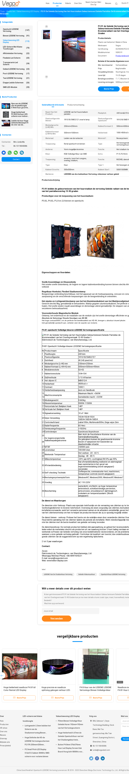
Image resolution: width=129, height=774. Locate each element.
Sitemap (3, 739)
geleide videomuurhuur (86, 574)
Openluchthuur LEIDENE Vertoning (113, 574)
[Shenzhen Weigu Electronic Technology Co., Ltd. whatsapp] (10, 153)
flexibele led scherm (16, 58)
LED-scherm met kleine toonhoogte (16, 48)
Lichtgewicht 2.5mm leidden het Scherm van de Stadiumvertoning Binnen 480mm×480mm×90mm (38, 730)
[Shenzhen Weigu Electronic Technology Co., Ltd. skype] (22, 153)
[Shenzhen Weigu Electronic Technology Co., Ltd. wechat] (16, 153)
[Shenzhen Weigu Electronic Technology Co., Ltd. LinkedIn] (103, 758)
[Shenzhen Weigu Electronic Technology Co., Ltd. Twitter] (91, 758)
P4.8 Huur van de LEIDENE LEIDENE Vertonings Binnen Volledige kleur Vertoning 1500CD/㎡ (95, 690)
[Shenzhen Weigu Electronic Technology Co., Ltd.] (11, 4)
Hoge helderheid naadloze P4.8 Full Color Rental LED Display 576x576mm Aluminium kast (20, 690)
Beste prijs (109, 89)
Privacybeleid (5, 746)
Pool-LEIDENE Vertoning (16, 74)
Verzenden (56, 618)
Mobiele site (5, 742)
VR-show (3, 728)
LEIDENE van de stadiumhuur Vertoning (58, 574)
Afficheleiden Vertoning (16, 53)
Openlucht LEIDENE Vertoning (16, 30)
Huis (2, 721)
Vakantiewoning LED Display (16, 41)
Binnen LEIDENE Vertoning (16, 36)
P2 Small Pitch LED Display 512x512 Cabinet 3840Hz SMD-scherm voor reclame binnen (37, 752)
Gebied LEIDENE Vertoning (16, 69)
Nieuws (3, 735)
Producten (4, 724)
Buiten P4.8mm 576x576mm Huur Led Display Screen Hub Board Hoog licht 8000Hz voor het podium (70, 748)
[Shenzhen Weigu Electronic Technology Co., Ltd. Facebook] (97, 758)
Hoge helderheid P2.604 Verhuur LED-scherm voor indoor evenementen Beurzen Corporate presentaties (20, 114)
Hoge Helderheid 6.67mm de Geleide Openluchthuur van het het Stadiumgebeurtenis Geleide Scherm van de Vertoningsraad (70, 737)
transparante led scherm (16, 63)
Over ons (3, 731)
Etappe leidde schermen (16, 83)
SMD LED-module (16, 87)
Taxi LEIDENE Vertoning (16, 78)
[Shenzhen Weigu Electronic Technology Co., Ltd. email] (4, 153)
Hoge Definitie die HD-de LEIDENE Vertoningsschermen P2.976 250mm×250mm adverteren (37, 741)
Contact (16, 159)
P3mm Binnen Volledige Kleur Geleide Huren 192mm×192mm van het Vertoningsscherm (70, 724)
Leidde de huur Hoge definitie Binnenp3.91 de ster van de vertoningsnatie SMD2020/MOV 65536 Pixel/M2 (20, 123)
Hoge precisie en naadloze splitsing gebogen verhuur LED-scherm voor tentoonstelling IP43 (57, 690)
